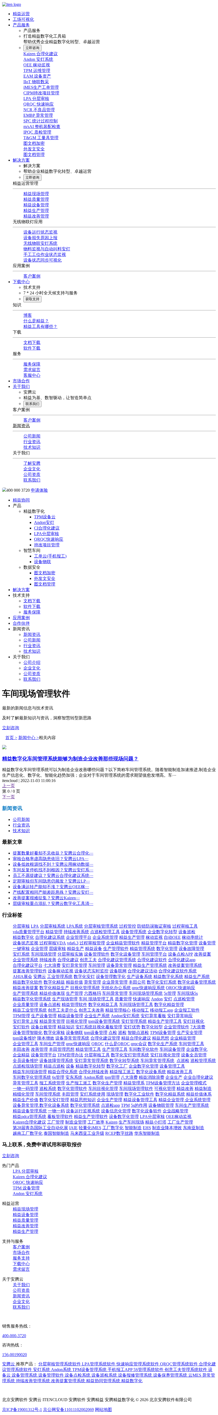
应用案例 (21, 617)
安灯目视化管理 (165, 1055)
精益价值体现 (52, 993)
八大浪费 (129, 1077)
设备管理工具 (172, 1066)
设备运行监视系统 (83, 1111)
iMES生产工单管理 (41, 87)
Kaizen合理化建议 (29, 1122)
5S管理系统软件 (149, 1369)
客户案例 (31, 276)
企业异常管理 (115, 982)
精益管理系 (134, 1083)
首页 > (11, 737)
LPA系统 (74, 926)
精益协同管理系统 (103, 1380)
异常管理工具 (25, 1083)
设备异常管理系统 (72, 1038)
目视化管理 (76, 1021)
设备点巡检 (50, 1004)
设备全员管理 (194, 1055)
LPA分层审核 (46, 533)
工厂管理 (55, 1122)
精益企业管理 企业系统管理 (184, 1099)
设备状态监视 (25, 943)
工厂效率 (95, 1122)
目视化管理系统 (85, 987)
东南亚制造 (193, 1127)
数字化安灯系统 (162, 982)
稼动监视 (154, 937)
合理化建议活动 (142, 971)
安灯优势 (131, 1027)
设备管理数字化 (111, 976)
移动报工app (161, 1010)
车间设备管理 (172, 1049)
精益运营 (21, 13)
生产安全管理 (189, 1032)
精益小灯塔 (155, 1122)
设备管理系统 (133, 931)
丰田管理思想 (61, 1049)
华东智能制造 (147, 1133)
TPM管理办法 (70, 1055)
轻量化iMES (90, 1127)
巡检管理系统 (203, 1060)
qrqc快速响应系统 (148, 987)
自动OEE (172, 937)
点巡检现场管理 (28, 1066)
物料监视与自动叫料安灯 (46, 249)
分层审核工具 (97, 1055)
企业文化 (31, 469)
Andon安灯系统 (125, 1015)
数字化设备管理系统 (197, 982)
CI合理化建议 (47, 528)
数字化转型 (152, 1027)
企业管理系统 (25, 959)
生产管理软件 (116, 948)
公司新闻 (31, 436)
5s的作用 (139, 1105)
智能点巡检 (138, 1032)
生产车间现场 (131, 1122)
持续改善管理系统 (33, 1380)
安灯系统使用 (92, 1094)
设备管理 (207, 943)
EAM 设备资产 (37, 76)
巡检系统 (47, 1088)
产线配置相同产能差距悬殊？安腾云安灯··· (53, 892)
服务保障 (31, 364)
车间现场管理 (43, 954)
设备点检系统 (78, 1375)
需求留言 (31, 369)
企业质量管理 (25, 1004)
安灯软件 (21, 1027)
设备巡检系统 (104, 1375)
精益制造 (203, 1088)
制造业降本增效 (167, 1127)
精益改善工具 (179, 1071)
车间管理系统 (48, 1094)
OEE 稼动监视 (36, 65)
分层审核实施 (70, 954)
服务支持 (21, 1258)
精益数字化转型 (90, 1066)
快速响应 (141, 999)
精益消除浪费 (151, 1077)
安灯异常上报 (25, 1021)
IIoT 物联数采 (36, 81)
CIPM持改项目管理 (41, 93)
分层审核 (21, 926)
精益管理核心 (118, 1010)
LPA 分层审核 (36, 98)
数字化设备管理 (125, 954)
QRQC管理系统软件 (179, 1364)
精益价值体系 (199, 1094)
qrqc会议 (139, 1043)
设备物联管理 (161, 1105)
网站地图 (103, 1409)
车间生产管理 (52, 1043)
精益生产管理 (36, 210)
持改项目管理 (47, 545)
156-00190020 (14, 1354)
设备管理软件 (97, 954)
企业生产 (173, 1077)
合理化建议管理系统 (117, 959)
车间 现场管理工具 (96, 999)
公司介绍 (31, 662)
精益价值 (74, 982)
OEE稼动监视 (178, 1116)
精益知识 (65, 1027)
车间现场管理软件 (136, 1088)
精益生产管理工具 (165, 1021)
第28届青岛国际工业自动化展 (40, 1127)
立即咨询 (32, 48)
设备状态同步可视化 (42, 260)
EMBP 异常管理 (38, 115)
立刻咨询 (10, 727)
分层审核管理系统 (101, 926)
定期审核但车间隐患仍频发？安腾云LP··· (51, 881)
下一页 (8, 797)
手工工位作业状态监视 (44, 254)
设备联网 (118, 971)
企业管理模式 (194, 1083)
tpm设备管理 (95, 1032)
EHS (147, 1127)
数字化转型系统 (124, 1060)
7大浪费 (197, 1027)
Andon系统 (93, 1077)
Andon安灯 (44, 522)
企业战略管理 (175, 1111)
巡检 (122, 1032)
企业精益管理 (183, 1038)
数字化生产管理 (107, 1083)
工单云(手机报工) (50, 556)
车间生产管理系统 (192, 1105)
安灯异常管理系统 (91, 1060)
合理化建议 (68, 959)
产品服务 (21, 25)
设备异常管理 (119, 965)
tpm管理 (112, 1077)
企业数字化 (196, 1049)
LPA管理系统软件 (99, 1364)
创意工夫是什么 (63, 1010)
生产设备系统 (139, 976)
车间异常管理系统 (157, 1060)
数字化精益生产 (54, 987)
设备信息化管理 (116, 1111)
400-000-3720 (14, 1335)
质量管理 (123, 999)
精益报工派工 (122, 1071)
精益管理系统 (142, 948)
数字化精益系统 (170, 1094)
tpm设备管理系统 (104, 1021)
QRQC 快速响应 (38, 104)
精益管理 (53, 931)
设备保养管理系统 (170, 1375)
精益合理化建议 (136, 1038)
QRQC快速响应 (48, 539)
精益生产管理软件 (91, 1116)
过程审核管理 (92, 943)
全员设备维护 (25, 1060)
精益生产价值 (25, 1099)
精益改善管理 (36, 216)
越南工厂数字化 (28, 1133)
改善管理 (39, 1049)
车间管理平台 (154, 954)
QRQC (97, 1043)
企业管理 (39, 948)
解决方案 (21, 160)
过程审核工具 (185, 926)
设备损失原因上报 (40, 237)
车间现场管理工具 (136, 1004)
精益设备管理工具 (140, 1099)
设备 (70, 1066)
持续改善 (47, 959)
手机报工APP (120, 1369)
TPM (125, 1105)
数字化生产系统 (163, 1043)
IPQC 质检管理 (37, 132)
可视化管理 (164, 1088)
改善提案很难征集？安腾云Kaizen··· (46, 898)
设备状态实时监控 (91, 971)
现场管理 (114, 1094)
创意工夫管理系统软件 (186, 1369)
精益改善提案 (25, 987)
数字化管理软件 (72, 1088)
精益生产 (75, 948)
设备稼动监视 (60, 971)
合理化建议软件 (152, 959)
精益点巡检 (54, 1066)
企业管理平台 (78, 937)
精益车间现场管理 (30, 1071)
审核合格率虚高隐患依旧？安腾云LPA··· (51, 858)
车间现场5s (187, 993)
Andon (157, 999)
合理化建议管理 (105, 1038)
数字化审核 (54, 1032)
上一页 (8, 785)
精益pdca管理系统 (29, 1116)
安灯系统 (21, 954)
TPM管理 (21, 1015)
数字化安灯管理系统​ (130, 1055)
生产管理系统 (25, 993)
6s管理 (58, 1077)
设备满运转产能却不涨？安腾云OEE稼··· (51, 886)
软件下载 (31, 348)
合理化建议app (181, 959)
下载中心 (21, 281)
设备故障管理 (191, 948)
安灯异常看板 (153, 1015)
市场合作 (21, 381)
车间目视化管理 (103, 1088)
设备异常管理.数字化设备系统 (41, 1105)
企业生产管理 (109, 1099)
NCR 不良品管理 (39, 109)
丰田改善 (21, 1049)
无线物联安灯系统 (40, 243)
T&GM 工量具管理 (40, 137)
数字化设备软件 (147, 1111)
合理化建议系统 (50, 937)
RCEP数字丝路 (119, 1133)
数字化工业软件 (139, 1094)
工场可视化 (23, 19)
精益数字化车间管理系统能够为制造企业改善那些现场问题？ (70, 758)
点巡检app (110, 1105)
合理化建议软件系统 (177, 971)
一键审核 (21, 948)
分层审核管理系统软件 (60, 1364)
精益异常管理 (52, 1021)
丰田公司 (137, 982)
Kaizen (112, 1122)
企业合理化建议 (198, 1077)
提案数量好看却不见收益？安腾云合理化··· (53, 853)
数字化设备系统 (151, 1071)
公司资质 (31, 474)
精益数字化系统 (168, 976)
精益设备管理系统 (30, 1111)
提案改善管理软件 (30, 971)
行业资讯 (31, 441)
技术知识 (31, 447)
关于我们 (21, 386)
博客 (27, 315)
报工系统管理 (52, 1083)
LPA (35, 926)
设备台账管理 (43, 1027)
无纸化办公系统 (116, 987)
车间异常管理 (115, 993)
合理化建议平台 (28, 965)
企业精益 (21, 1055)
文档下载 (31, 342)
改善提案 (202, 954)
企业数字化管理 (143, 1066)
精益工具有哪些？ (40, 326)
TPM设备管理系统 (90, 1369)
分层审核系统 (52, 926)
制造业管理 (75, 1122)
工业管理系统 (60, 976)
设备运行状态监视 (40, 232)
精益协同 (21, 500)
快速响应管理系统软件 (138, 1364)
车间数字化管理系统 (32, 1077)
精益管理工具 (88, 1049)
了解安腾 (31, 463)
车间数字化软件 (143, 1049)
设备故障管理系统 (56, 1060)
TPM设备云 (45, 517)
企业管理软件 (176, 1027)
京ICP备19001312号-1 (22, 1409)
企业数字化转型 (162, 931)
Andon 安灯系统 (38, 59)
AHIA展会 (22, 976)
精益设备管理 (36, 205)
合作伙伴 (21, 623)
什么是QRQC (117, 1043)
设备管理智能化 (28, 1032)
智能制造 (133, 1127)
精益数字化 (23, 937)
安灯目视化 (193, 1021)
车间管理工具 (191, 1043)
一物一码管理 (25, 1088)
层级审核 (57, 948)
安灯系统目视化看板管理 (99, 1027)
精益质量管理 (36, 199)
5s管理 (170, 993)
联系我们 (32, 404)
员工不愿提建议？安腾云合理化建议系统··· (53, 875)
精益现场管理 (36, 193)
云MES (195, 1375)
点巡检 (183, 1060)
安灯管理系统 (134, 1021)
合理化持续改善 (93, 1071)
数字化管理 (167, 948)
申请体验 (39, 490)
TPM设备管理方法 (163, 1083)
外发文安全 (34, 149)
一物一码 (56, 1111)
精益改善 (185, 1088)
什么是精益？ (36, 321)
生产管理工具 (115, 1049)
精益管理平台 (154, 943)
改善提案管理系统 (185, 965)
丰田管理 (70, 1094)
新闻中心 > (28, 737)
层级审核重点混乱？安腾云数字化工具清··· (53, 903)
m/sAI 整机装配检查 (41, 126)
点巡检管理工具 (105, 931)
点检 (112, 1032)
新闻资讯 (21, 425)
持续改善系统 (76, 931)
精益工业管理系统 (30, 1010)
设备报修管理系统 (135, 1375)
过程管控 (127, 926)
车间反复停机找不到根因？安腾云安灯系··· (53, 870)
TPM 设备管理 (26, 1188)
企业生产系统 (97, 1015)
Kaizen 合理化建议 (40, 53)
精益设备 (93, 948)
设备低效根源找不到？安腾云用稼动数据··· (53, 864)
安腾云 (39, 976)
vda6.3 (72, 943)
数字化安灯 (84, 976)
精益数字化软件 (28, 982)
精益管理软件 (74, 1004)
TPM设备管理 (163, 1032)
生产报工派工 (78, 1083)
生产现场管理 (65, 999)
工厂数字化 (113, 1127)
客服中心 (31, 375)
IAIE (73, 1127)
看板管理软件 (60, 1116)
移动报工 (140, 1010)
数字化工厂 (117, 1066)
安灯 (168, 999)
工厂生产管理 (180, 1122)
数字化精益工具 (103, 1004)
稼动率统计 (192, 937)
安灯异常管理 (74, 965)
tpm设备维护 (24, 1038)
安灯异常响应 (180, 1015)
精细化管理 (23, 1094)
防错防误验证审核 (154, 926)
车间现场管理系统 (146, 993)
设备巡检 (186, 931)
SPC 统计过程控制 (40, 121)
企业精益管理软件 (123, 943)
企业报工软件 (187, 1010)
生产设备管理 (44, 1015)
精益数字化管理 (183, 943)
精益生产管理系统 (150, 965)
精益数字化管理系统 (32, 999)
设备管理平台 (43, 1055)
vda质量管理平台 (28, 931)
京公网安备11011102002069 (68, 1409)
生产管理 (74, 993)
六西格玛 (92, 993)
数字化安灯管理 (54, 1099)
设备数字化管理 (124, 1116)
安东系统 (73, 1077)
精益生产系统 (197, 976)
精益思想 (160, 1038)
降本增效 (45, 1038)
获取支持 (32, 299)
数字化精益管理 (169, 1004)
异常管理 (92, 982)
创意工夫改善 (91, 1010)
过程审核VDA (52, 943)
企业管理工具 (25, 1043)
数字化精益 (54, 982)
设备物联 (42, 561)
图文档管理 (34, 154)
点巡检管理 (184, 999)
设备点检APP (180, 954)
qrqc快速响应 (78, 1043)
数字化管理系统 (85, 1105)
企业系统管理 (105, 937)
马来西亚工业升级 (87, 1133)
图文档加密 (34, 143)
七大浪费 (52, 965)
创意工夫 (88, 959)
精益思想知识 (83, 1099)
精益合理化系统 (63, 1071)
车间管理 (96, 965)
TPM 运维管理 (36, 70)
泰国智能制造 (56, 1133)
